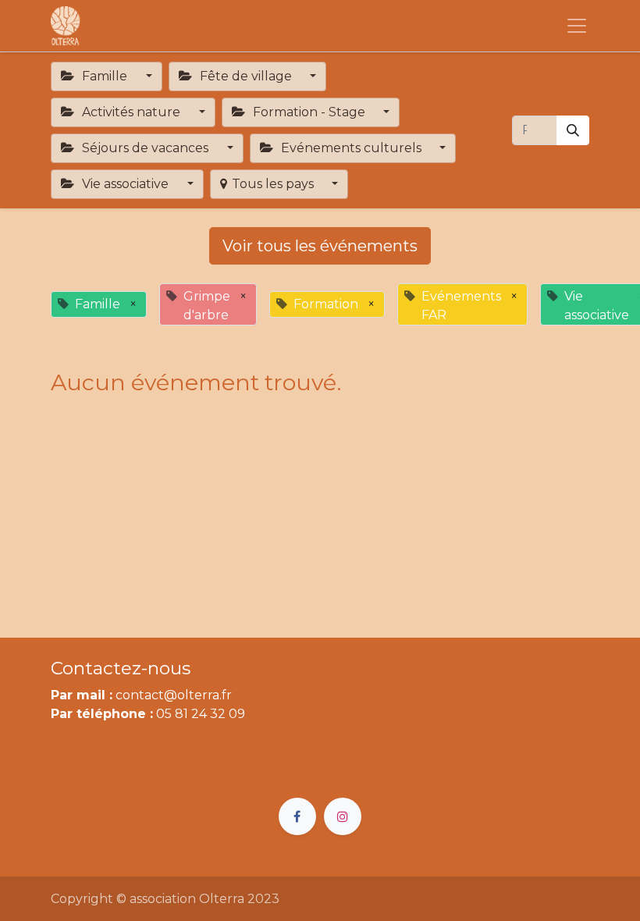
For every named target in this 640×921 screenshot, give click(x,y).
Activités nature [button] (131, 112)
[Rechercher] (572, 130)
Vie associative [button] (125, 183)
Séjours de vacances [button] (145, 147)
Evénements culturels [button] (351, 147)
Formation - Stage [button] (309, 112)
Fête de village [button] (246, 76)
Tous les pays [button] (274, 183)
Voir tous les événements (320, 245)
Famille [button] (104, 76)
